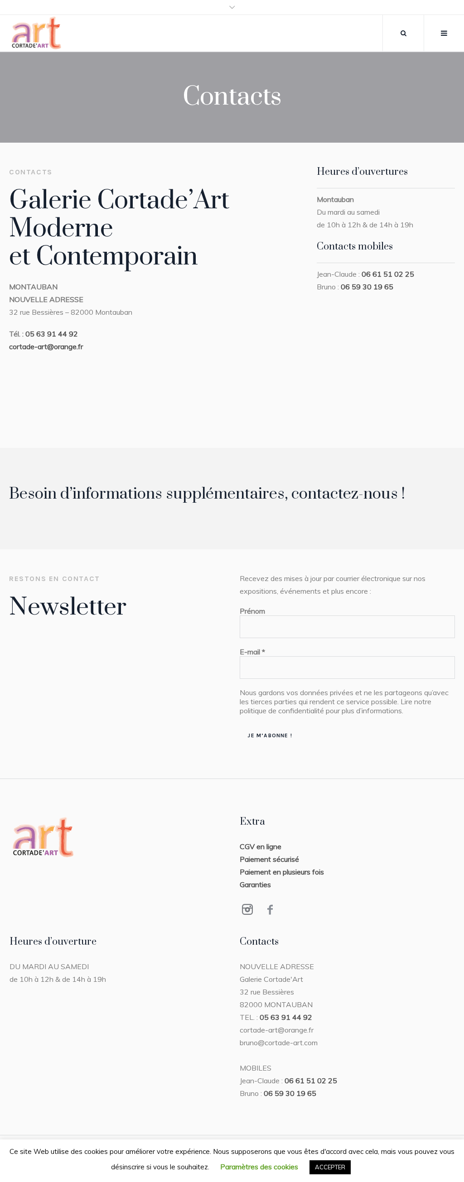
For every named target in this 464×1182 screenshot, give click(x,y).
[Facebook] (270, 909)
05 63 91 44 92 (51, 333)
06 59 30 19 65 (367, 286)
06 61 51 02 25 (388, 274)
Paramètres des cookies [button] (259, 1166)
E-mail (252, 651)
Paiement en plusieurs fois (282, 871)
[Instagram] (247, 909)
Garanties (255, 884)
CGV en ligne (260, 846)
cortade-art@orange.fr (46, 346)
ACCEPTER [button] (330, 1167)
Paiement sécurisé (269, 859)
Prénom (252, 610)
